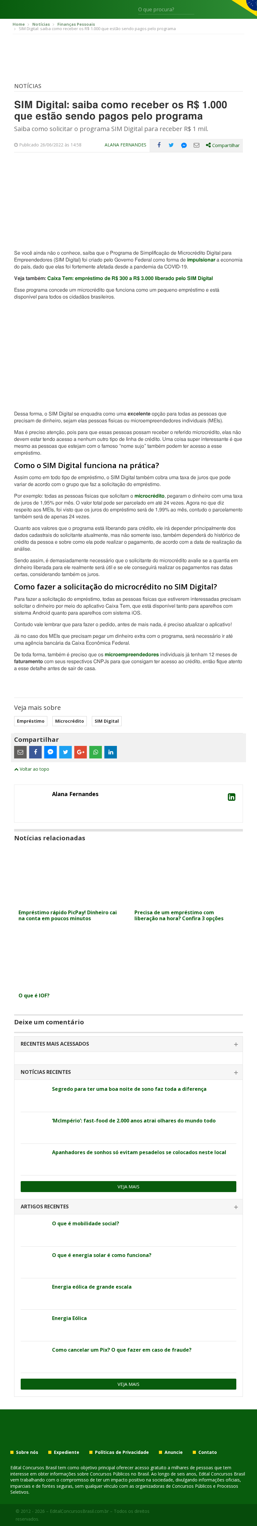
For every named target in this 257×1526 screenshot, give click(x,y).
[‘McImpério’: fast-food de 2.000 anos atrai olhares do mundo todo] (34, 1128)
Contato (207, 1452)
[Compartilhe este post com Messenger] (184, 145)
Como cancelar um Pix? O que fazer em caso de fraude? (121, 1349)
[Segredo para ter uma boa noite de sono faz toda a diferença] (34, 1096)
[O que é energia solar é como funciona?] (34, 1262)
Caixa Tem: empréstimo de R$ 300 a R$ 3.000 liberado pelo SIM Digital (130, 278)
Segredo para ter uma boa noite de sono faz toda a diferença (129, 1088)
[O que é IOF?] (70, 986)
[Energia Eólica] (34, 1325)
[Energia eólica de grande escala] (34, 1294)
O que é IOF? (34, 995)
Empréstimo (31, 721)
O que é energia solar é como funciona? (101, 1255)
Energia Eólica (69, 1318)
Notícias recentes (46, 1072)
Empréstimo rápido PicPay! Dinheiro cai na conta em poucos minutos (67, 915)
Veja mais (128, 1186)
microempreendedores (132, 654)
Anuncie (174, 1452)
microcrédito (149, 496)
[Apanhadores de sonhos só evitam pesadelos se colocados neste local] (34, 1159)
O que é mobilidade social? (85, 1223)
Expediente (66, 1452)
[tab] (128, 1044)
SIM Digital (107, 721)
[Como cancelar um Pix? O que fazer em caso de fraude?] (34, 1357)
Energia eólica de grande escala (92, 1286)
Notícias (27, 86)
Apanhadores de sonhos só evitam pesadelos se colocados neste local (139, 1152)
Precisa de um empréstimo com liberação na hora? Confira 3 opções (178, 915)
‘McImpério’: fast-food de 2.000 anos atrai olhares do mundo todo (134, 1120)
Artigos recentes (45, 1206)
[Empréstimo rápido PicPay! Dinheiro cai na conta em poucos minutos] (70, 903)
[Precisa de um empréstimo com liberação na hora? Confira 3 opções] (186, 903)
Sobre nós (27, 1452)
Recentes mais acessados (55, 1043)
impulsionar (201, 259)
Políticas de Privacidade (122, 1452)
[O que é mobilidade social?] (34, 1231)
